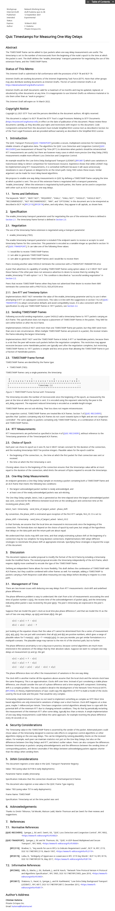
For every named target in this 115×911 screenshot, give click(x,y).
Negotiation (19, 225)
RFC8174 (39, 204)
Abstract (11, 47)
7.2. (8, 865)
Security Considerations (26, 725)
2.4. (8, 429)
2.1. (8, 225)
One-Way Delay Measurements (30, 476)
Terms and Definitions (25, 193)
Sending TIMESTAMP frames (29, 312)
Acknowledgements (23, 806)
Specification (18, 211)
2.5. (8, 442)
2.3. (8, 357)
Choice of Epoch (21, 442)
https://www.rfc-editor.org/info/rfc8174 (72, 859)
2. (7, 211)
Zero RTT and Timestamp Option (29, 292)
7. (7, 821)
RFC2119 (29, 204)
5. (7, 759)
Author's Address (17, 895)
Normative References (25, 827)
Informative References (26, 865)
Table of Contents (101, 1)
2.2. (8, 312)
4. (7, 725)
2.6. (8, 476)
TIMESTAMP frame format (28, 357)
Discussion (17, 552)
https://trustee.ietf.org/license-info (22, 121)
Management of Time (25, 584)
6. (7, 806)
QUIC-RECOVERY (93, 413)
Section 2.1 (11, 219)
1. (7, 138)
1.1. (8, 193)
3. (7, 552)
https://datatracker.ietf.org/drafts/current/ (25, 85)
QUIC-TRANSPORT (42, 143)
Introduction (18, 138)
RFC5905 (10, 690)
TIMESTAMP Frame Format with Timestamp (35, 392)
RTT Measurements (23, 429)
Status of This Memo (20, 69)
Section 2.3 (61, 219)
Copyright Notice (17, 108)
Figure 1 (9, 392)
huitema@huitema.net (22, 906)
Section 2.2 (11, 278)
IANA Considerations (24, 759)
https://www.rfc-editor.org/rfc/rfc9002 (40, 835)
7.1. (8, 827)
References (17, 821)
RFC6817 (80, 160)
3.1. (8, 584)
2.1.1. (8, 292)
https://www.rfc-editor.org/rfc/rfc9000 (60, 843)
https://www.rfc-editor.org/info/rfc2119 (74, 851)
